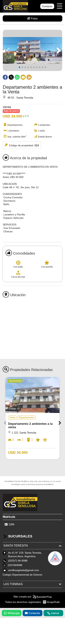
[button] (57, 50)
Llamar (55, 613)
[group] (32, 50)
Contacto (47, 6)
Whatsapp (14, 613)
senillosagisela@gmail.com (23, 570)
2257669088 (15, 565)
